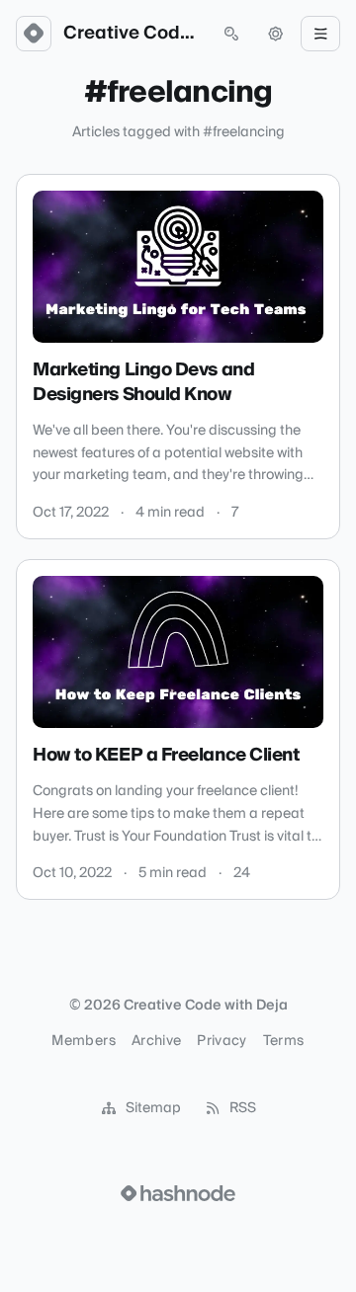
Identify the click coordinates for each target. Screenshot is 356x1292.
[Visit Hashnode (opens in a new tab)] (178, 1193)
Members (83, 1041)
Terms (284, 1041)
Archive (156, 1041)
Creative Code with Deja (132, 33)
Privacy (221, 1041)
